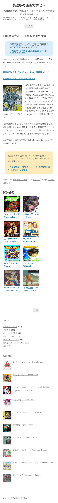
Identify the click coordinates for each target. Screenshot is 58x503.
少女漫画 (6, 330)
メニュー (29, 25)
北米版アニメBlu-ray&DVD (13, 343)
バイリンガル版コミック (13, 336)
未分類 (5, 346)
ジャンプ (36, 180)
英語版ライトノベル (11, 340)
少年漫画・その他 (20, 180)
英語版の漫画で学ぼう (29, 5)
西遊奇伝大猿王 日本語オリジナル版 (19, 79)
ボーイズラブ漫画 (10, 333)
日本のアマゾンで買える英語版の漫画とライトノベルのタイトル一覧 (29, 52)
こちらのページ (16, 46)
